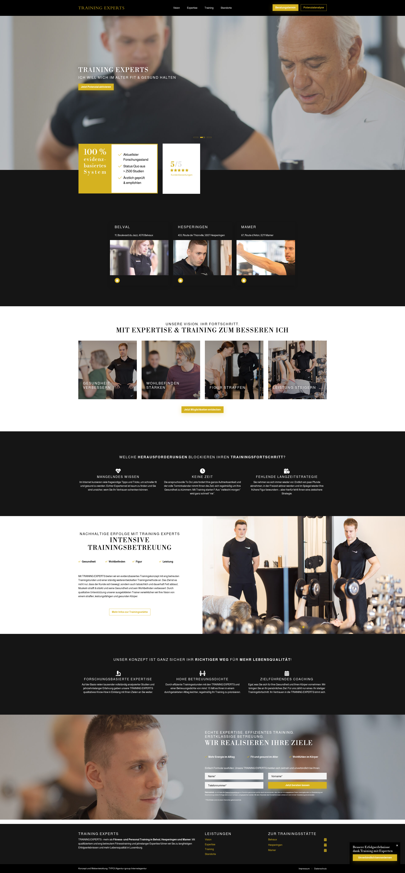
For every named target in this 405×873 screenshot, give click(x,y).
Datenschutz (320, 868)
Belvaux (272, 839)
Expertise (192, 7)
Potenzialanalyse (313, 7)
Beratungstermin (285, 7)
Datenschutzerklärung (232, 792)
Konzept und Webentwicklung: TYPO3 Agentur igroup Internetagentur (112, 868)
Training (209, 7)
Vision (176, 7)
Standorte (226, 7)
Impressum (304, 868)
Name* (212, 776)
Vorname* (276, 776)
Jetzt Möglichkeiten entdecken (202, 409)
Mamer (272, 850)
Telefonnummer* (217, 785)
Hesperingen (275, 845)
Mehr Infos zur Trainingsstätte (130, 612)
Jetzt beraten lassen (297, 785)
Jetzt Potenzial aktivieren (96, 87)
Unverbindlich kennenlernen (375, 857)
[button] (300, 627)
